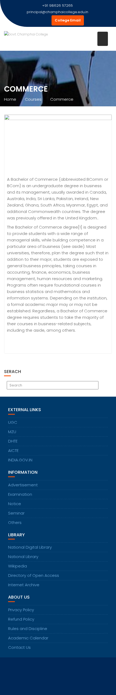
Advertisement (23, 485)
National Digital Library (30, 547)
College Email (68, 20)
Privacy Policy (21, 610)
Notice (14, 503)
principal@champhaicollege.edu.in (57, 12)
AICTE (13, 450)
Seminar (16, 513)
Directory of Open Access (33, 575)
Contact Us (19, 647)
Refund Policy (21, 619)
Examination (20, 494)
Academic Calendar (28, 638)
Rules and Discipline (27, 628)
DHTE (13, 441)
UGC (12, 422)
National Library (23, 556)
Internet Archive (23, 585)
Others (15, 522)
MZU (12, 432)
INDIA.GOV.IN (20, 460)
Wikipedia (17, 566)
